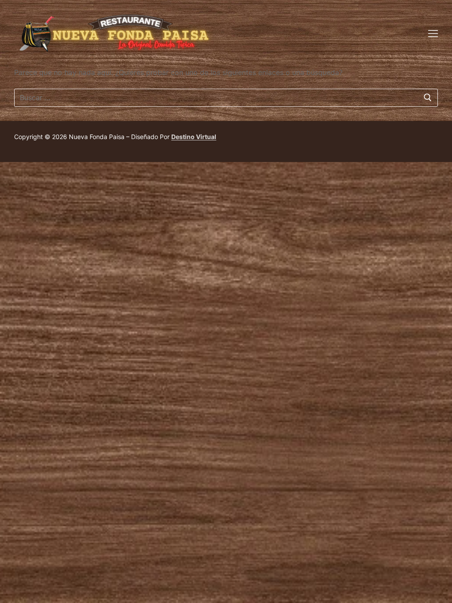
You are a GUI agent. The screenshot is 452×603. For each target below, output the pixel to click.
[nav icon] (433, 33)
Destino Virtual (193, 136)
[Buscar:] (226, 98)
